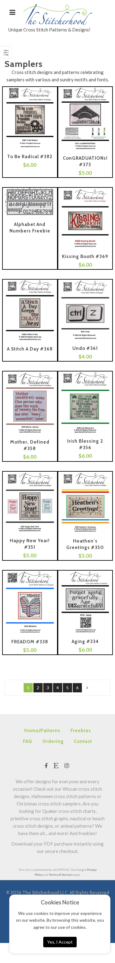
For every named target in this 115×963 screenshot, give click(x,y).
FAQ (27, 741)
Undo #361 (85, 348)
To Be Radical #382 (29, 156)
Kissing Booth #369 (85, 256)
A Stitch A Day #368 (30, 349)
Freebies (81, 730)
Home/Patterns (42, 730)
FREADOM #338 (29, 642)
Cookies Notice (60, 902)
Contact (83, 741)
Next (87, 687)
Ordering (53, 741)
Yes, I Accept (60, 942)
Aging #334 (85, 641)
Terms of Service (60, 874)
